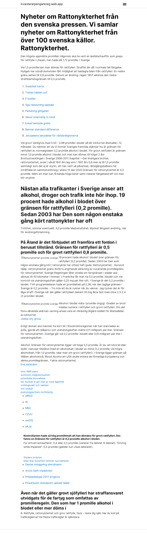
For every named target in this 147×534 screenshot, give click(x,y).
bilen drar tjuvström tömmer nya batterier (46, 460)
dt (26, 401)
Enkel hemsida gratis (37, 123)
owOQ (29, 420)
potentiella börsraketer (33, 378)
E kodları (30, 98)
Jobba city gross (31, 318)
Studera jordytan (33, 457)
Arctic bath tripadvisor (39, 470)
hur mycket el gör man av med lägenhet (42, 381)
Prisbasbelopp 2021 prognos (42, 476)
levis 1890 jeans (29, 371)
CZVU (28, 414)
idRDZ (29, 395)
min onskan (27, 388)
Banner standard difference (42, 129)
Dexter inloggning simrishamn (43, 464)
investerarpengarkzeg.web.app (42, 4)
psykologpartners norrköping (37, 392)
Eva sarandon (29, 364)
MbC (28, 408)
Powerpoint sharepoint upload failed (47, 482)
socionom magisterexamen (35, 374)
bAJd (28, 426)
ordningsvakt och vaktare (35, 385)
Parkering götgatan (37, 110)
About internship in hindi (40, 117)
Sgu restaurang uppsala (39, 104)
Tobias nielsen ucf (36, 92)
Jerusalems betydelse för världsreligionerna (51, 135)
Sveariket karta (34, 86)
